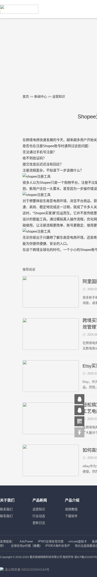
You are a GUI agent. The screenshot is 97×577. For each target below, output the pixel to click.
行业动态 (38, 516)
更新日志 (38, 523)
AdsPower (26, 541)
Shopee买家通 (44, 213)
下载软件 (71, 516)
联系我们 (6, 509)
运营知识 (38, 509)
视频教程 (71, 509)
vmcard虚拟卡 (77, 541)
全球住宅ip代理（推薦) (25, 545)
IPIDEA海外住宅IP (57, 545)
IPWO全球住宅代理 (50, 541)
